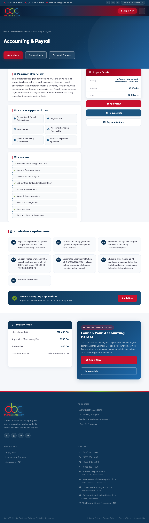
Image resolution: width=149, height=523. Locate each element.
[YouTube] (28, 435)
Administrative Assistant (90, 410)
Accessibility (139, 518)
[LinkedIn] (21, 435)
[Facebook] (108, 2)
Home (6, 32)
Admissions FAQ (13, 462)
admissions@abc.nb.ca (60, 2)
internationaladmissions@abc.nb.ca (99, 479)
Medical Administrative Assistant (94, 419)
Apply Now (129, 11)
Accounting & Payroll (89, 414)
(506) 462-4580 (15, 2)
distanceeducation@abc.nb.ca (97, 487)
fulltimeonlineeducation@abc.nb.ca (99, 495)
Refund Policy (109, 518)
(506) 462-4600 (91, 467)
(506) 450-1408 (36, 2)
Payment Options (115, 122)
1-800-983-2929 (91, 462)
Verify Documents (133, 3)
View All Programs (88, 424)
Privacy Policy (93, 518)
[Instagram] (113, 2)
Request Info (115, 113)
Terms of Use (124, 518)
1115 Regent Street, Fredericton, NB (99, 503)
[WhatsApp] (117, 2)
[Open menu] (142, 11)
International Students (20, 32)
